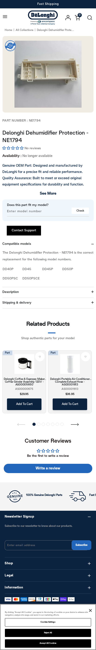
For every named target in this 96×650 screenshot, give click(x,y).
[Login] (70, 17)
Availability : (11, 156)
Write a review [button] (48, 468)
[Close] (90, 610)
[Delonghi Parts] (44, 17)
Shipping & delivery (16, 302)
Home (8, 30)
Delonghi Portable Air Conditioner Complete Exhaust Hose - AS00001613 (69, 382)
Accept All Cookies (48, 643)
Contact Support (24, 230)
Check (80, 210)
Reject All (48, 633)
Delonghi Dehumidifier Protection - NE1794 (45, 137)
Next (75, 424)
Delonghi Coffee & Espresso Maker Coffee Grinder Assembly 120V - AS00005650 (24, 382)
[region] (48, 627)
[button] (13, 148)
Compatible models (16, 243)
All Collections (24, 30)
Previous (21, 424)
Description (10, 292)
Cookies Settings (48, 622)
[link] (40, 356)
